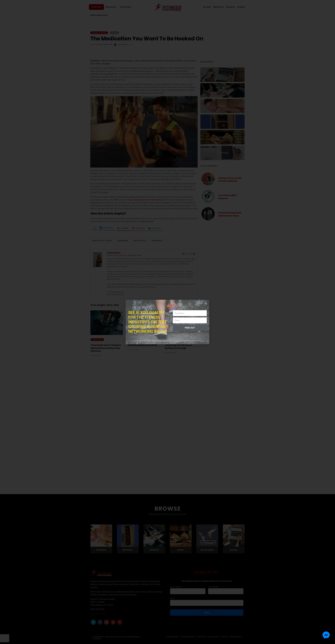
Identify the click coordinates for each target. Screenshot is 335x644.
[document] (167, 322)
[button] (206, 303)
